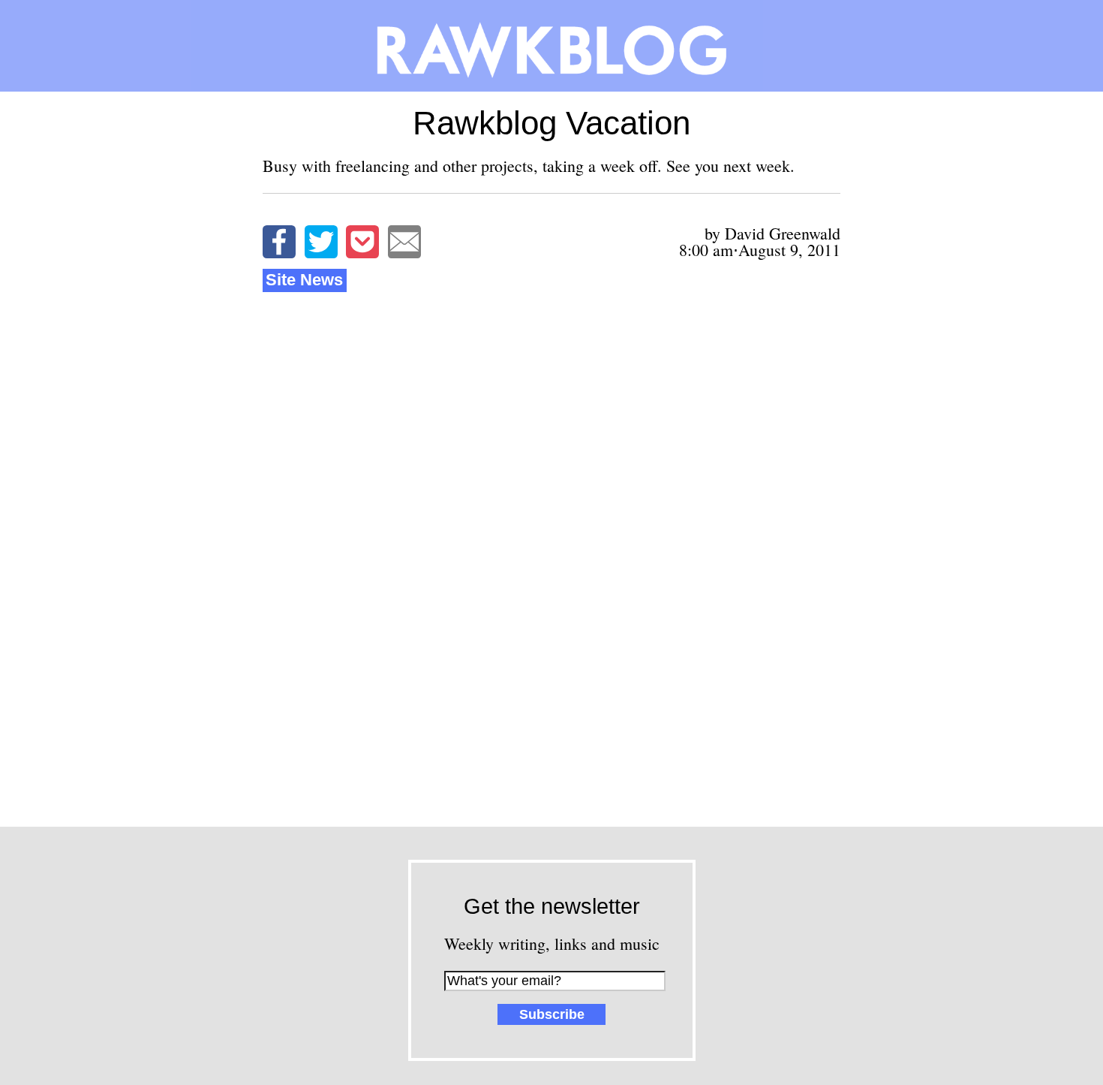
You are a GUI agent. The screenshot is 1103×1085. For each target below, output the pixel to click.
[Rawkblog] (551, 46)
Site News (304, 279)
